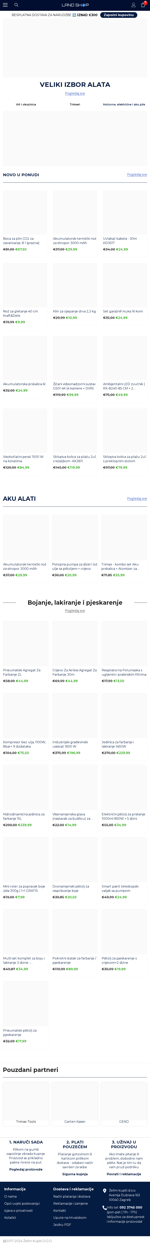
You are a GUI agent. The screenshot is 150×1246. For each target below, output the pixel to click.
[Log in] (133, 5)
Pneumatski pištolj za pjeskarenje (20, 1033)
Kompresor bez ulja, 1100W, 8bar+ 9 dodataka (24, 744)
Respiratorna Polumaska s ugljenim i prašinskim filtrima (124, 672)
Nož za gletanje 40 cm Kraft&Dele (20, 313)
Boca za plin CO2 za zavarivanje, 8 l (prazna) (21, 241)
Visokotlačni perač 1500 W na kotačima (23, 459)
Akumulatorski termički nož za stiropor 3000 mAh (74, 241)
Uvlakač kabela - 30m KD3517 (120, 241)
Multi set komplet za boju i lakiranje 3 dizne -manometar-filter (24, 961)
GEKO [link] (124, 1121)
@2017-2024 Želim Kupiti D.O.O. (27, 1241)
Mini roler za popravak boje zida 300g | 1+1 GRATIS (24, 889)
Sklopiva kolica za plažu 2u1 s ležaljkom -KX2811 (74, 459)
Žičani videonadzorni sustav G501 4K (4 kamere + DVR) (74, 386)
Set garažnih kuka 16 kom (123, 311)
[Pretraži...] (16, 5)
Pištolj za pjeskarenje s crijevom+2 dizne (119, 961)
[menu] (5, 5)
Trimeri (75, 104)
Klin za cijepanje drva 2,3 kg (74, 311)
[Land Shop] (75, 48)
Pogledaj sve (75, 93)
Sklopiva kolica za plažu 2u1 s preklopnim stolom (124, 459)
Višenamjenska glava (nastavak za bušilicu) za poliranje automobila (71, 816)
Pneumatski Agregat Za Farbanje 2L (21, 672)
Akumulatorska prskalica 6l (24, 384)
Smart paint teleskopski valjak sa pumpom (120, 889)
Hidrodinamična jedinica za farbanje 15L (24, 816)
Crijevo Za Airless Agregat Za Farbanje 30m (75, 672)
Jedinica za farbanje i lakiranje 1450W (118, 744)
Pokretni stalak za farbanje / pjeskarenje (74, 961)
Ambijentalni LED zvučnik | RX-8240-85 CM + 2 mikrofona (124, 386)
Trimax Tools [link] (26, 1121)
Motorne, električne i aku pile (124, 104)
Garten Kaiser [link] (75, 1121)
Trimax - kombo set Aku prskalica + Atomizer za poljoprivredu (120, 567)
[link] (26, 1102)
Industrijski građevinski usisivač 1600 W (70, 744)
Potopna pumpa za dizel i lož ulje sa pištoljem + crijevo (74, 567)
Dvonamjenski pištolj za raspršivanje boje (71, 889)
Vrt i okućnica (26, 104)
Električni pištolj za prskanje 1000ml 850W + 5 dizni (123, 816)
